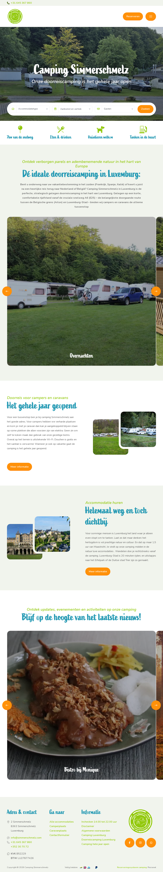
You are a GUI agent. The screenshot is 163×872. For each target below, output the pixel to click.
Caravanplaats (58, 830)
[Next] (156, 291)
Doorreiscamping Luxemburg (98, 839)
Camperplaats (58, 826)
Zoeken (145, 108)
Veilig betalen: (71, 867)
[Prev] (7, 291)
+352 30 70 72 (20, 846)
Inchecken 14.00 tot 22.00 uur (99, 822)
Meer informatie (20, 466)
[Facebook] (129, 842)
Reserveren (133, 16)
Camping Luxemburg (94, 835)
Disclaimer (88, 826)
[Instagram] (140, 842)
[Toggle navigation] (150, 16)
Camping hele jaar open (95, 844)
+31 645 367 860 (21, 3)
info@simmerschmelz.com (26, 837)
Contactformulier (59, 835)
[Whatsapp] (151, 842)
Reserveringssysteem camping (132, 867)
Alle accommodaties (62, 822)
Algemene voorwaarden (96, 830)
